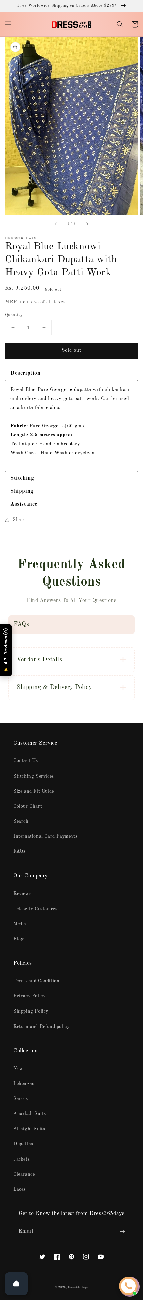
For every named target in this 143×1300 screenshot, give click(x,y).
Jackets (21, 1159)
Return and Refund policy (41, 1026)
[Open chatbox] (128, 1286)
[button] (8, 24)
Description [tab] (25, 373)
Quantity (14, 315)
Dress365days (78, 1287)
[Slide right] (87, 224)
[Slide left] (56, 224)
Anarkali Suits (29, 1113)
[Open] (16, 1283)
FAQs (19, 851)
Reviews (22, 893)
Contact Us (25, 760)
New (18, 1068)
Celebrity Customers (35, 909)
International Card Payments (45, 836)
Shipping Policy (30, 1011)
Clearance (24, 1174)
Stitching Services (33, 776)
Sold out (71, 350)
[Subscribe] (122, 1231)
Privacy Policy (29, 996)
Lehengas (23, 1083)
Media (19, 924)
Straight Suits (29, 1129)
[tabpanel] (71, 426)
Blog (18, 939)
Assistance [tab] (24, 504)
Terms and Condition (36, 981)
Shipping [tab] (22, 491)
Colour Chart (27, 806)
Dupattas (23, 1144)
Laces (19, 1189)
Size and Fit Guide (33, 791)
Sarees (20, 1098)
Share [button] (19, 519)
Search (21, 821)
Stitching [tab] (22, 478)
